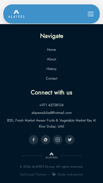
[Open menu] (90, 14)
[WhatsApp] (45, 139)
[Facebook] (33, 139)
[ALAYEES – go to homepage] (16, 14)
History (51, 68)
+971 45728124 (51, 105)
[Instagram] (57, 139)
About (51, 59)
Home (51, 49)
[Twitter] (69, 139)
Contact (51, 78)
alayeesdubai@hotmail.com (52, 112)
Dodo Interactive (70, 174)
